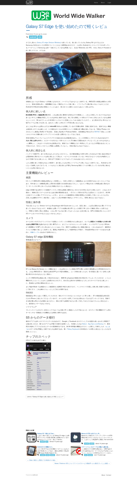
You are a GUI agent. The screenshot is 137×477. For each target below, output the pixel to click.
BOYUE (97, 131)
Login (109, 2)
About (103, 2)
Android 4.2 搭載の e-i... (45, 447)
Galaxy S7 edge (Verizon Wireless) (49, 42)
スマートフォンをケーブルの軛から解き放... (95, 447)
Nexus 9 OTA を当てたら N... (90, 433)
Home (96, 2)
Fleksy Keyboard (73, 329)
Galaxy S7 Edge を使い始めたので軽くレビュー (67, 28)
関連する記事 (30, 430)
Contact (108, 475)
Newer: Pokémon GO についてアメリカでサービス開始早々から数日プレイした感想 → (82, 463)
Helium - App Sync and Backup (93, 324)
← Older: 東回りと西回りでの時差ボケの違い (41, 460)
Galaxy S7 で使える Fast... (46, 433)
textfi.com (35, 475)
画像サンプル (34, 232)
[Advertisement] (68, 415)
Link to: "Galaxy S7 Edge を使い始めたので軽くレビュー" (45, 397)
